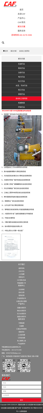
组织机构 (21, 268)
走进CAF (21, 14)
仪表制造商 (23, 411)
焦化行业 (21, 68)
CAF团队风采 (21, 280)
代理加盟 (21, 323)
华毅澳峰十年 (21, 283)
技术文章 (21, 292)
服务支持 (21, 31)
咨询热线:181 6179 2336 (21, 35)
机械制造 (21, 103)
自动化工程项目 (24, 51)
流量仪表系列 (21, 308)
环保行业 (21, 107)
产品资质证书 (21, 298)
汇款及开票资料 (21, 329)
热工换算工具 (21, 341)
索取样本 (21, 332)
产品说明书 (21, 344)
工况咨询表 (21, 335)
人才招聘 (21, 274)
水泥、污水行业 (21, 85)
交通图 (21, 326)
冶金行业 (21, 72)
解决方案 (21, 27)
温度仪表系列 (21, 316)
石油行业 (21, 64)
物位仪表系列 (21, 310)
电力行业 (21, 77)
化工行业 (21, 81)
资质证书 (21, 277)
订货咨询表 (21, 338)
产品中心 (21, 18)
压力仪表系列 (21, 313)
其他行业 (21, 94)
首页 (21, 10)
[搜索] (3, 43)
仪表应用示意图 (21, 301)
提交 (21, 400)
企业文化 (21, 271)
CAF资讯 (21, 22)
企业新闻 (21, 289)
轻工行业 (21, 90)
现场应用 (21, 295)
